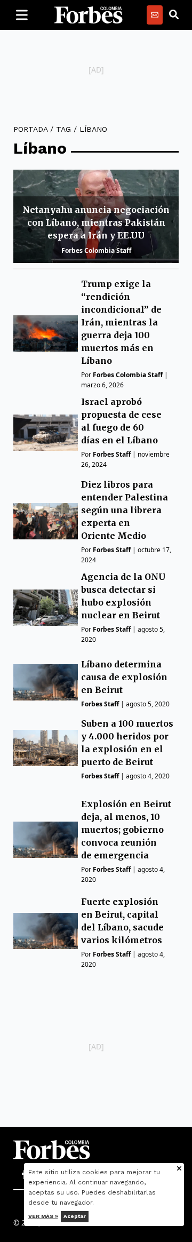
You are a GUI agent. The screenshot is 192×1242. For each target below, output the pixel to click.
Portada (30, 129)
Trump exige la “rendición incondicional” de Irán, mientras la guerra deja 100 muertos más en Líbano (121, 322)
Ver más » (43, 1216)
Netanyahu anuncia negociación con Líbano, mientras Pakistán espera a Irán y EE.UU (96, 222)
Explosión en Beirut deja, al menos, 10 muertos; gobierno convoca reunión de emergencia (126, 830)
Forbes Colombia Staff (96, 250)
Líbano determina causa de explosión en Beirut (124, 677)
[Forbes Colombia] (88, 14)
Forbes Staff (112, 454)
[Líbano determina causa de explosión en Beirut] (45, 682)
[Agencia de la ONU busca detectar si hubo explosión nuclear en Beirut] (45, 608)
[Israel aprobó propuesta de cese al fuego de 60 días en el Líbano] (45, 433)
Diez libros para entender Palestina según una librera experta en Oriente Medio (124, 510)
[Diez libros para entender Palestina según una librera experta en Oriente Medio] (45, 521)
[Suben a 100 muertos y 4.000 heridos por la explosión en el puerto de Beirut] (45, 748)
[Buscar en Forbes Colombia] (174, 15)
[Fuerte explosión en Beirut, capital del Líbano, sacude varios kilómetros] (45, 931)
